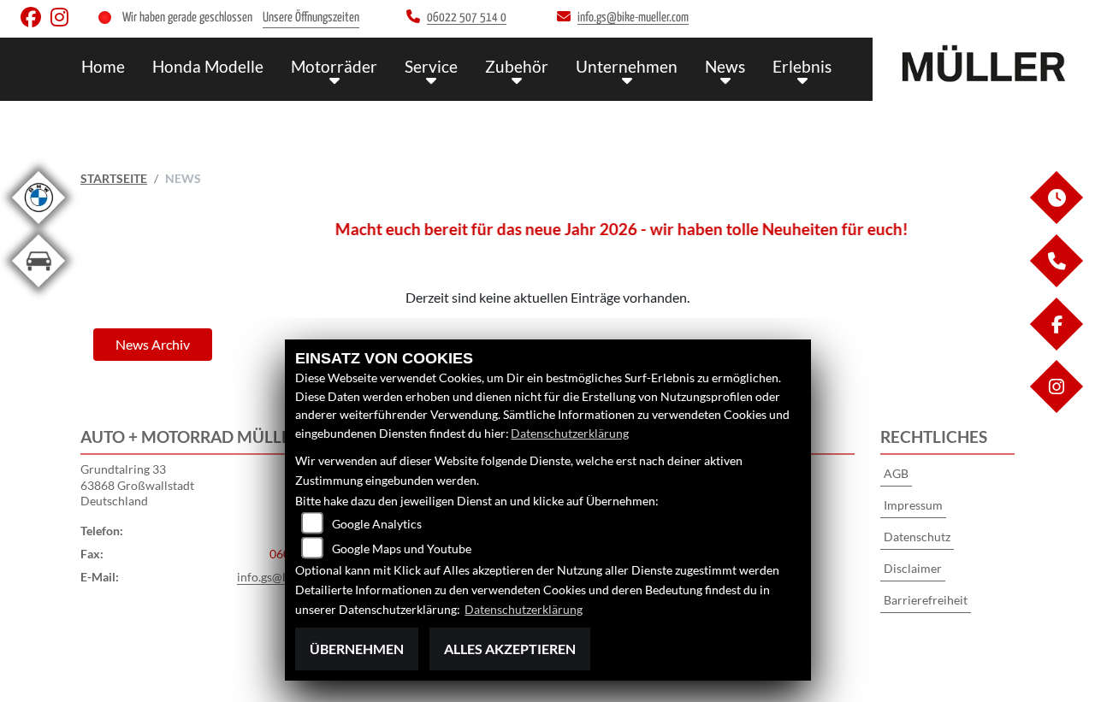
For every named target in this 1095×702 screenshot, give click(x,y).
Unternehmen (627, 66)
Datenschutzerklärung (570, 433)
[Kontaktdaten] (1056, 282)
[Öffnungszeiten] (1056, 219)
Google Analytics (377, 523)
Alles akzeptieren (510, 648)
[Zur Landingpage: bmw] (38, 227)
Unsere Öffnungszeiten (311, 17)
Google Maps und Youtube (401, 548)
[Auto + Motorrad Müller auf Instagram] (62, 21)
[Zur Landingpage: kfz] (38, 290)
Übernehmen (357, 648)
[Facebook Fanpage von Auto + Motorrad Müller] (35, 21)
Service (431, 66)
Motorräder (334, 66)
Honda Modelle (207, 66)
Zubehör (516, 66)
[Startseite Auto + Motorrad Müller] (983, 65)
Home (103, 66)
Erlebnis (802, 66)
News (725, 66)
